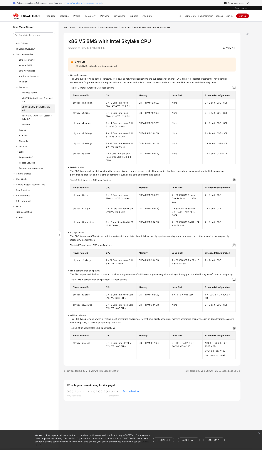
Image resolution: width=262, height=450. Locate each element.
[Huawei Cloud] (26, 16)
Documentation (205, 16)
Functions (24, 81)
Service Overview (25, 54)
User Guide (21, 179)
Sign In (229, 16)
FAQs (18, 206)
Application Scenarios (29, 76)
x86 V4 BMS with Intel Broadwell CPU (37, 100)
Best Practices (23, 190)
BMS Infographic (27, 60)
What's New (22, 43)
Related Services (27, 163)
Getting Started (23, 173)
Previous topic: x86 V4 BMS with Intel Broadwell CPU (92, 371)
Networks (23, 141)
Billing (22, 152)
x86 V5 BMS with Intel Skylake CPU (36, 108)
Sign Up (243, 16)
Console (219, 16)
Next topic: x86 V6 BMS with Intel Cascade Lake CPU (211, 371)
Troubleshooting (24, 212)
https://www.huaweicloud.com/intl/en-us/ (84, 3)
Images (22, 130)
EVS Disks (24, 135)
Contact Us (190, 16)
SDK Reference (23, 201)
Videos (19, 217)
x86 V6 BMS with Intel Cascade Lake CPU (37, 117)
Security (23, 146)
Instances (23, 87)
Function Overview (25, 49)
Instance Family (29, 92)
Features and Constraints (31, 168)
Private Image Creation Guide (30, 184)
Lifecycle (26, 124)
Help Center (69, 27)
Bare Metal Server (88, 27)
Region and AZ (26, 157)
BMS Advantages (27, 71)
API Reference (23, 195)
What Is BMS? (25, 65)
